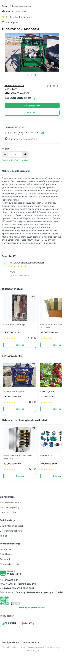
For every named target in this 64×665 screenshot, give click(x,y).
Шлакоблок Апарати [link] (21, 6)
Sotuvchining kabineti (11, 530)
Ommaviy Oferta (30, 642)
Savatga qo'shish (32, 105)
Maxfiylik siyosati (11, 642)
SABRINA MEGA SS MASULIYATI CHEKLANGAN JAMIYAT (17, 89)
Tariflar (3, 535)
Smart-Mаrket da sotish (11, 526)
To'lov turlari (6, 559)
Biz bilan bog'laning (9, 507)
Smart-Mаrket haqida (10, 502)
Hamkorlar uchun (8, 512)
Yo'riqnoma (5, 549)
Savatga (19, 345)
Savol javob (6, 554)
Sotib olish (32, 112)
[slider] (19, 266)
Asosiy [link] (5, 6)
